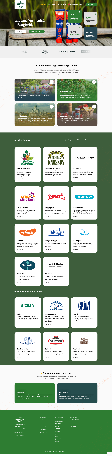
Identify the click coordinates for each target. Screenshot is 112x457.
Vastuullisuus (65, 91)
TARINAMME (51, 4)
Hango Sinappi (51, 241)
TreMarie (77, 349)
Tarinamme (22, 116)
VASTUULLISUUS (61, 4)
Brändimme (22, 91)
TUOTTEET (43, 4)
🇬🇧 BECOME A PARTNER (75, 4)
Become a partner (67, 116)
